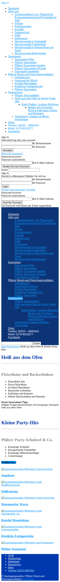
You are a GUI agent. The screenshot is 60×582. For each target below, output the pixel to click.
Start (3, 346)
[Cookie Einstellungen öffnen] (6, 577)
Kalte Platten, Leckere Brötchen (40, 104)
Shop (11, 122)
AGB (17, 35)
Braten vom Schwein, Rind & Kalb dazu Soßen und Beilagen (43, 110)
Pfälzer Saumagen (26, 62)
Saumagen (14, 56)
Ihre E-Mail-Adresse (43, 162)
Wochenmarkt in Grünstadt (30, 41)
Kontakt (19, 29)
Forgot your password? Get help (18, 189)
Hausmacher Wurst (26, 80)
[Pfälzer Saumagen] (27, 542)
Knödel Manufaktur (26, 83)
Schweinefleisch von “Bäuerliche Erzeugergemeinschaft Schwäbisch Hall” (35, 17)
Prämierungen (23, 26)
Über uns (13, 11)
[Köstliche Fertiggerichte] (30, 529)
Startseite (13, 8)
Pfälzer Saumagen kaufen (30, 65)
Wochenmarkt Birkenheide (30, 53)
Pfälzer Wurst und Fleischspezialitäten (30, 74)
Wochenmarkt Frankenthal (30, 44)
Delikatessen (22, 77)
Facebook (14, 131)
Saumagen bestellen (27, 71)
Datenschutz (22, 32)
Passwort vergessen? (12, 153)
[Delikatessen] (30, 484)
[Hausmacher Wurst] (27, 497)
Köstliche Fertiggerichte (29, 86)
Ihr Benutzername (41, 143)
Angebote (7, 475)
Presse (19, 23)
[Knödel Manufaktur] (30, 513)
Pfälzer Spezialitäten (27, 95)
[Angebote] (27, 469)
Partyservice (15, 92)
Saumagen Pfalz (24, 59)
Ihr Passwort (38, 146)
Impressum (21, 38)
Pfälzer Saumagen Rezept (30, 68)
